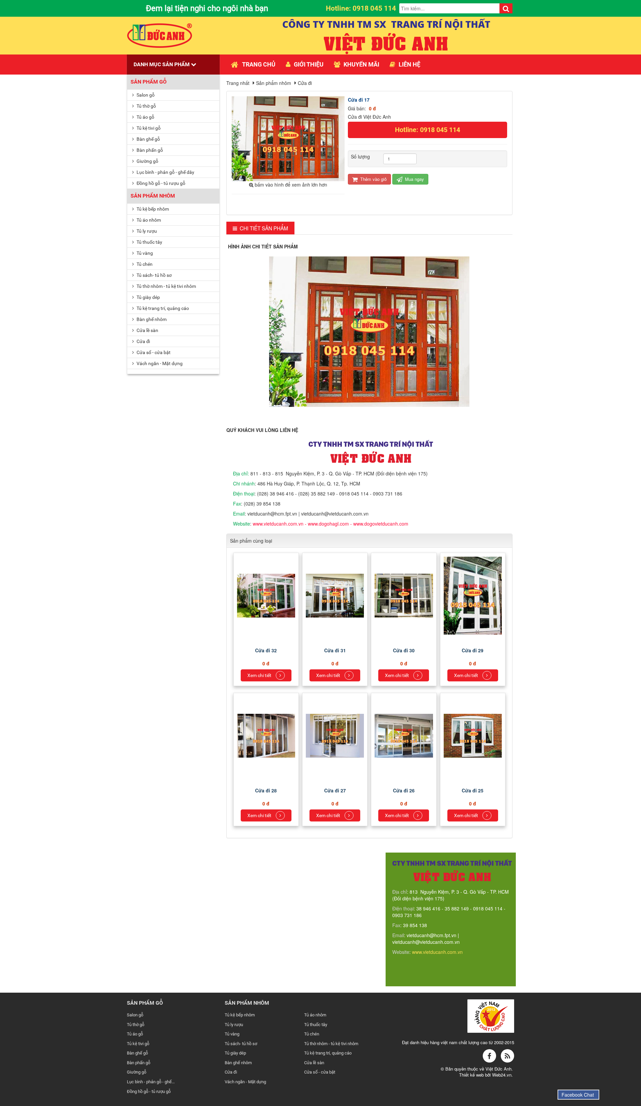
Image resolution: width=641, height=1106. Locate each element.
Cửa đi (143, 341)
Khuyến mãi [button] (361, 64)
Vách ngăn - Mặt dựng (159, 363)
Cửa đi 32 (266, 650)
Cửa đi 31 (335, 650)
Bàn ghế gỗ (148, 139)
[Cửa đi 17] (289, 138)
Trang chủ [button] (258, 64)
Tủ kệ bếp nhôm (152, 209)
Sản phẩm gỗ (149, 82)
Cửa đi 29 (472, 650)
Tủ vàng (144, 253)
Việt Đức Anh (498, 1069)
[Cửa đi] (267, 594)
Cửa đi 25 (472, 790)
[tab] (260, 228)
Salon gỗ (145, 95)
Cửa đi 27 (335, 790)
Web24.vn (501, 1075)
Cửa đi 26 (404, 790)
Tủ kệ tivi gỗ (148, 128)
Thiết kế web (472, 1075)
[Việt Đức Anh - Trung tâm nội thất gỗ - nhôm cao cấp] (160, 34)
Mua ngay (414, 179)
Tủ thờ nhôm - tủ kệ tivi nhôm (166, 286)
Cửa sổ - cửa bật (153, 352)
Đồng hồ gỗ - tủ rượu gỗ (160, 183)
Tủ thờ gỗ (146, 106)
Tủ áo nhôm (148, 220)
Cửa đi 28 (266, 790)
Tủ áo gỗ (145, 117)
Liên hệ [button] (409, 64)
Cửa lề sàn (147, 330)
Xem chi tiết (259, 675)
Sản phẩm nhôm (153, 196)
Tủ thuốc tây (149, 242)
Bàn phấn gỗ (149, 150)
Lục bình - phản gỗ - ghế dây (165, 172)
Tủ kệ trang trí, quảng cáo (162, 308)
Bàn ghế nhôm (151, 319)
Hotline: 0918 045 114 (427, 130)
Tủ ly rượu (146, 231)
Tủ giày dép (148, 297)
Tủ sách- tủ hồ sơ (154, 275)
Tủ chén (144, 264)
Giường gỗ (147, 161)
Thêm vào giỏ (373, 179)
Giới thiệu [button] (309, 64)
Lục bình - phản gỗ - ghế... (151, 1081)
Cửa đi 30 (404, 650)
